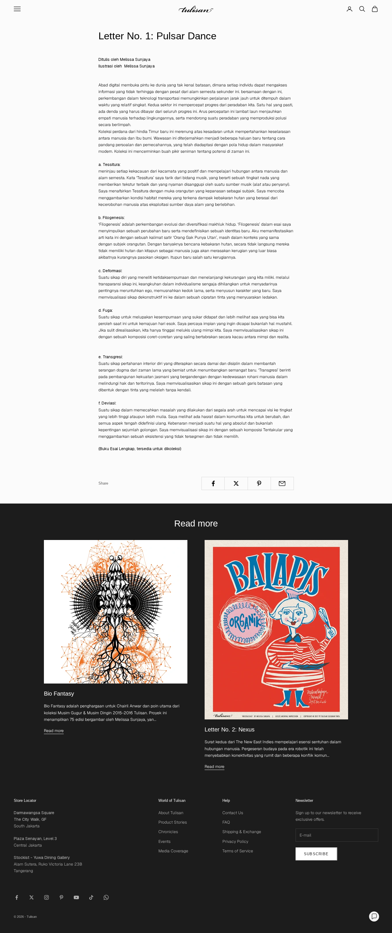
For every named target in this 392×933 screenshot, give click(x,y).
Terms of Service (237, 850)
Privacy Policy (235, 841)
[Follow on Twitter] (31, 897)
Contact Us (232, 812)
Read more (54, 730)
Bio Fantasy (59, 693)
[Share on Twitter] (236, 483)
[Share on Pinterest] (259, 483)
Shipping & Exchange (241, 831)
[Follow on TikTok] (91, 897)
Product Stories (172, 822)
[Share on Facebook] (213, 483)
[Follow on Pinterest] (61, 897)
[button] (374, 916)
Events (164, 841)
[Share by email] (282, 483)
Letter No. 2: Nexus (230, 729)
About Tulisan (170, 812)
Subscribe (316, 854)
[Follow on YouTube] (76, 897)
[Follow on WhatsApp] (106, 897)
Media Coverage (173, 850)
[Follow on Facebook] (17, 897)
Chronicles (168, 831)
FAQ (226, 822)
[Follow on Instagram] (46, 897)
